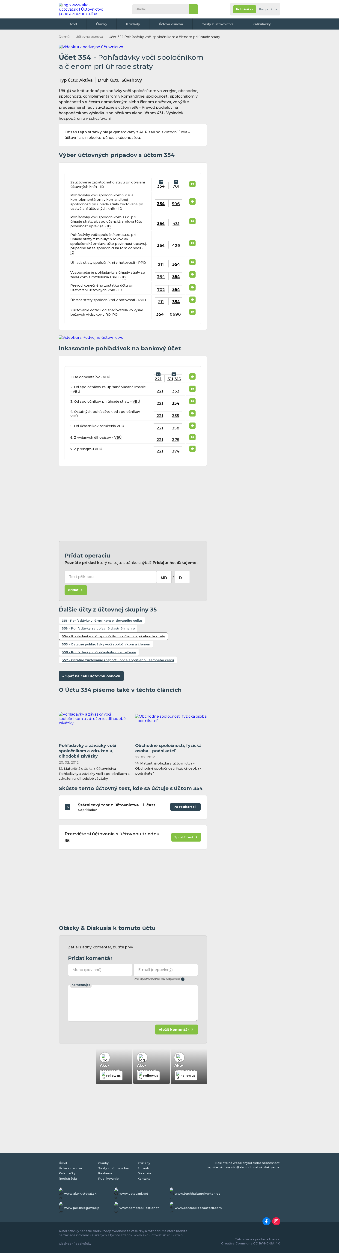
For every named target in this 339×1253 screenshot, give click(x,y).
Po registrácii (185, 806)
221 (158, 378)
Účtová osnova (171, 24)
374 (175, 451)
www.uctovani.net (133, 1193)
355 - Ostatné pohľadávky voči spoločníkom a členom (106, 644)
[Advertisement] (133, 503)
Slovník (143, 1168)
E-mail (155, 970)
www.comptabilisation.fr (139, 1208)
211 (161, 264)
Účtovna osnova (89, 37)
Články (101, 24)
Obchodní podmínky (75, 1243)
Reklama (105, 1173)
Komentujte (80, 984)
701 (175, 186)
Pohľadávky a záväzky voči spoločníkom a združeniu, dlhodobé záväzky (87, 750)
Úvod (72, 24)
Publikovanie (108, 1178)
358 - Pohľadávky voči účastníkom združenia (99, 652)
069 (174, 314)
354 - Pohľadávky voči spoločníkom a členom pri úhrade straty (113, 636)
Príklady (133, 24)
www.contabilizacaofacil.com (198, 1208)
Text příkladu (81, 577)
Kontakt (143, 1178)
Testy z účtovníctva (218, 24)
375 (175, 439)
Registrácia (268, 9)
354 (161, 186)
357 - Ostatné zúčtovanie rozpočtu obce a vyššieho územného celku (118, 660)
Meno (86, 970)
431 (175, 223)
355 (175, 415)
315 (177, 378)
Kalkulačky (262, 24)
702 (161, 289)
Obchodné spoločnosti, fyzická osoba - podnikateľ (168, 748)
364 (161, 276)
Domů (64, 37)
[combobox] (164, 577)
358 (175, 428)
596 (176, 203)
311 (170, 378)
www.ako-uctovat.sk (80, 1193)
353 (175, 391)
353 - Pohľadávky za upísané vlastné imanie (98, 628)
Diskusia (144, 1173)
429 (176, 245)
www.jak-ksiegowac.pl (82, 1208)
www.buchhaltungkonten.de (197, 1193)
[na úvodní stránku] (83, 9)
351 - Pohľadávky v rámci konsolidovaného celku (102, 620)
